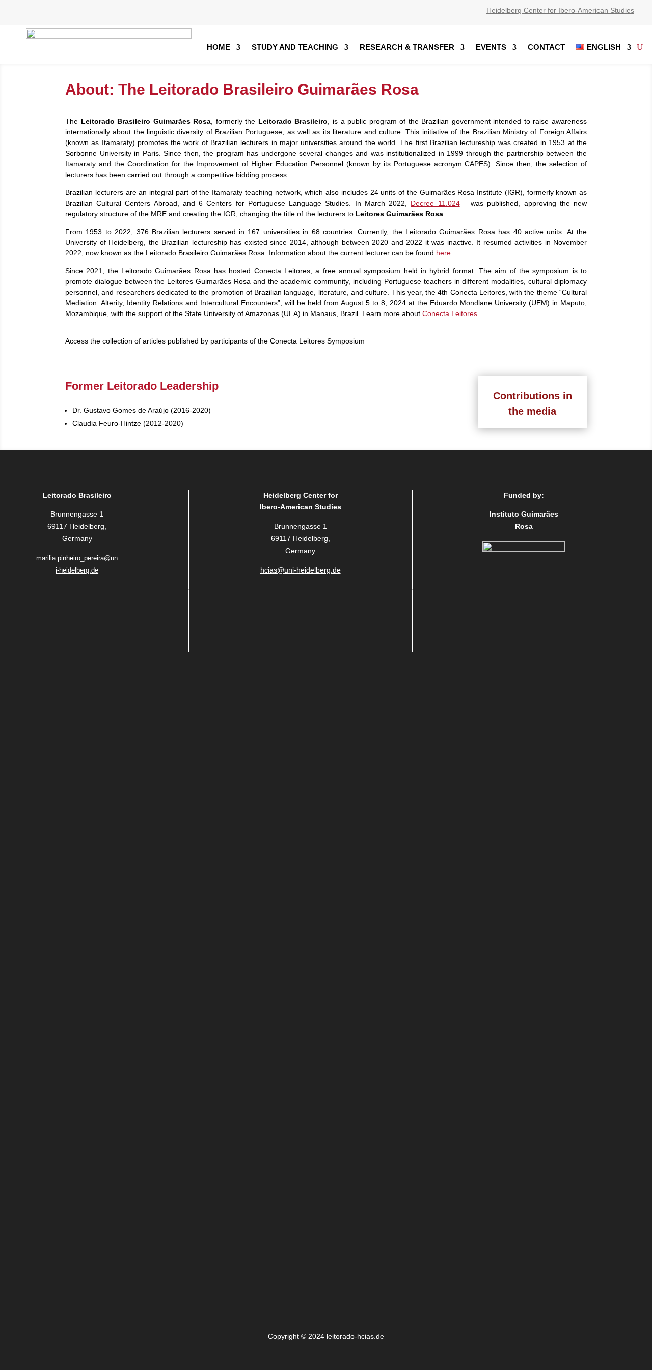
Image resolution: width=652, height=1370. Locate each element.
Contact (546, 47)
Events (491, 47)
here (443, 253)
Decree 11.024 (435, 203)
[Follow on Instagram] (77, 599)
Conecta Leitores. (450, 313)
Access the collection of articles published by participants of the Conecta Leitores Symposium (215, 341)
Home (218, 47)
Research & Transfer (407, 47)
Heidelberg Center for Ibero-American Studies (560, 10)
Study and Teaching (295, 47)
